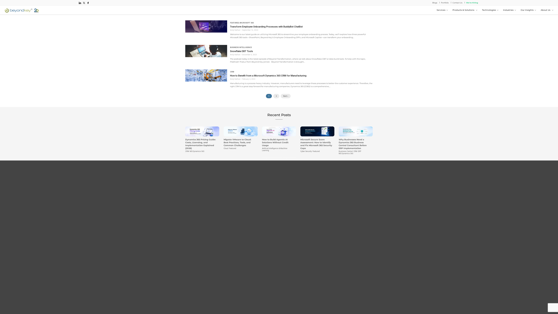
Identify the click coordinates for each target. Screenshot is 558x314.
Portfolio (445, 3)
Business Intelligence (241, 47)
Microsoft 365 (247, 23)
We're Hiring (472, 3)
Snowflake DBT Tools (241, 51)
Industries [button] (508, 10)
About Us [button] (546, 10)
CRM (232, 72)
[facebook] (88, 3)
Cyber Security (306, 151)
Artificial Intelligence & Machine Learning (274, 149)
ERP (359, 151)
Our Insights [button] (527, 10)
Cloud (226, 148)
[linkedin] (80, 3)
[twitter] (84, 3)
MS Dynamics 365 (197, 151)
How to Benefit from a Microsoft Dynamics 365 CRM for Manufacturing (268, 75)
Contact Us (457, 3)
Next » (285, 96)
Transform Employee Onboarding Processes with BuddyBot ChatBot (266, 26)
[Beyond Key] (21, 10)
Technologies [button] (489, 10)
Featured (234, 23)
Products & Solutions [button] (464, 10)
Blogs (434, 3)
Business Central (346, 151)
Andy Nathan (235, 30)
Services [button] (441, 10)
